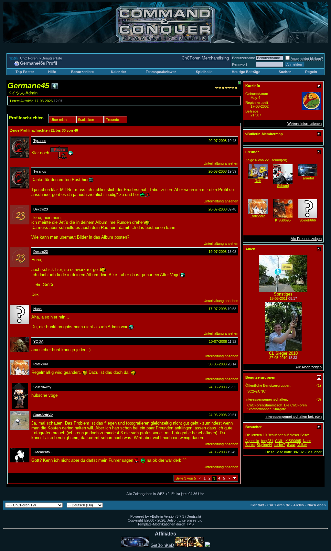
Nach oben (316, 505)
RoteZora (40, 364)
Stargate (279, 409)
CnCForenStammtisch (264, 405)
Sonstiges (283, 294)
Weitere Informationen (304, 123)
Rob (258, 181)
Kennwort (239, 64)
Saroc (250, 445)
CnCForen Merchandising (205, 58)
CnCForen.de (278, 505)
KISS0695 (283, 220)
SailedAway (42, 387)
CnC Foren (28, 58)
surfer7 (279, 445)
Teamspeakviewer (161, 72)
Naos (37, 309)
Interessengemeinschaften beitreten (293, 416)
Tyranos (39, 141)
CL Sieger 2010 (283, 353)
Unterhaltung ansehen (221, 163)
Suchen (285, 72)
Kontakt (257, 505)
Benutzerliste (52, 58)
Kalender (118, 72)
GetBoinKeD (162, 545)
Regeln (311, 72)
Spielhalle (204, 72)
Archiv (298, 505)
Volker (302, 445)
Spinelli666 (307, 220)
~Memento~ (42, 452)
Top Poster (25, 72)
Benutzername (243, 58)
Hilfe (52, 72)
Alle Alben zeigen (308, 367)
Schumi (283, 186)
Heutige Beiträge (246, 72)
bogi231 (267, 441)
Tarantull (307, 178)
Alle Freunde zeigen (306, 239)
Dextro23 (40, 209)
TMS (190, 524)
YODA (38, 341)
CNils (279, 441)
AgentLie (252, 441)
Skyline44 (264, 445)
